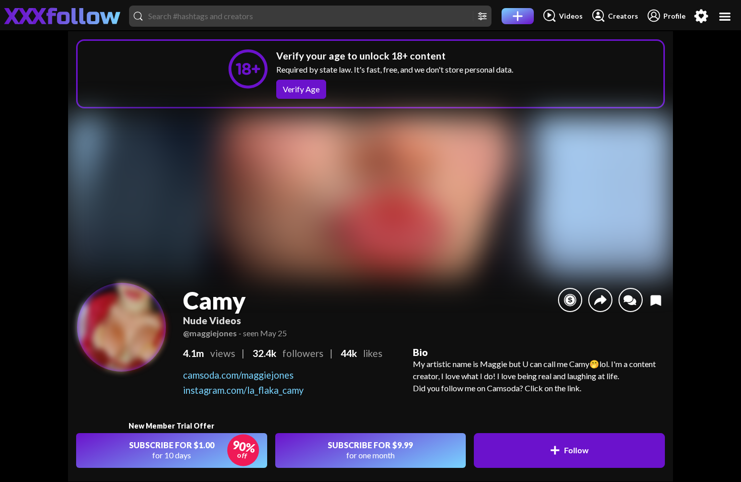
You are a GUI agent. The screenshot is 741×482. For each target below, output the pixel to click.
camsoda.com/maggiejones (238, 375)
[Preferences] (701, 16)
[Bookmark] (656, 300)
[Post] (518, 16)
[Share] (600, 300)
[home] (62, 16)
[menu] (725, 16)
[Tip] (570, 300)
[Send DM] (631, 300)
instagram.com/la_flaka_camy (243, 390)
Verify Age (301, 89)
